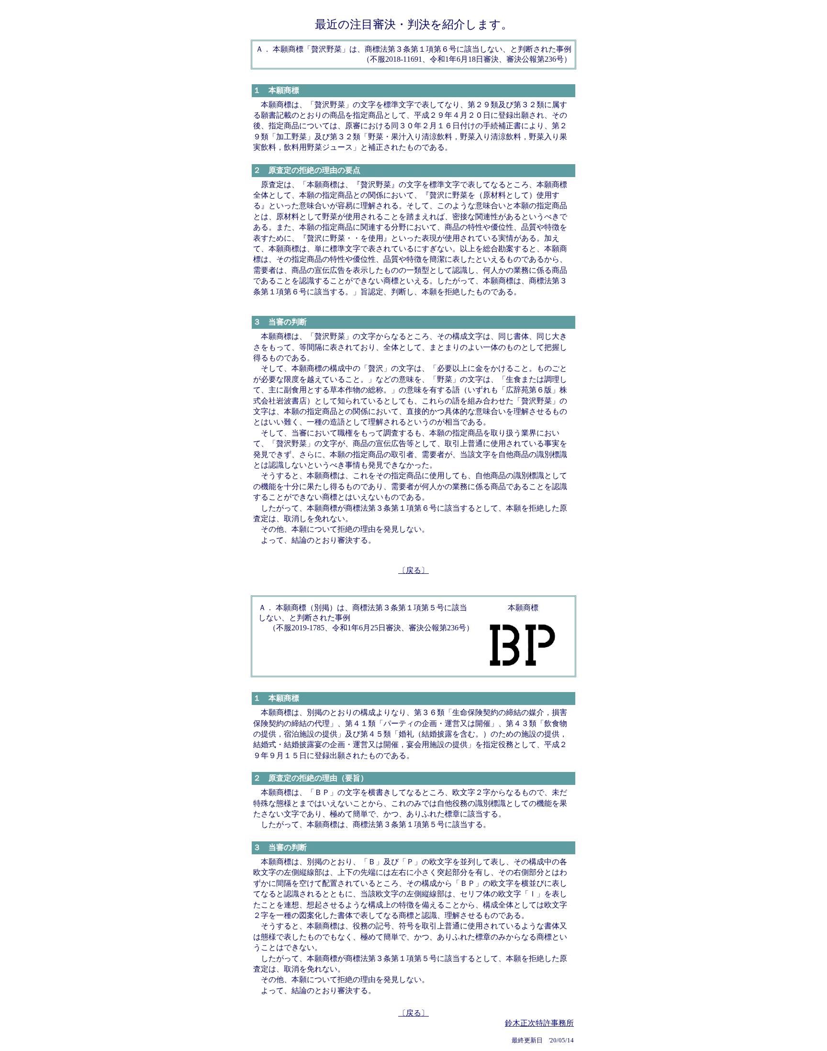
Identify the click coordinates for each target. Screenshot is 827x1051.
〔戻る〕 (413, 570)
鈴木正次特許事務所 (539, 1023)
